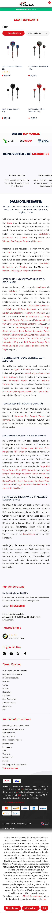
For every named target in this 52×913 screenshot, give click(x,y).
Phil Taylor (19, 451)
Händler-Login (8, 743)
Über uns (6, 754)
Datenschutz (7, 757)
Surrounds (14, 380)
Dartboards (7, 237)
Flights (16, 369)
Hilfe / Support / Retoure (12, 740)
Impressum (7, 747)
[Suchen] (9, 3)
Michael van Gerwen (31, 448)
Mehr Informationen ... (33, 896)
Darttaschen (43, 391)
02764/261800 (17, 606)
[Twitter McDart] (18, 654)
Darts (9, 223)
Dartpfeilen (44, 234)
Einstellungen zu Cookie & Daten (15, 726)
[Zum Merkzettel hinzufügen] (29, 41)
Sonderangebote (23, 327)
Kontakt (5, 761)
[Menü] (3, 3)
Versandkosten (18, 802)
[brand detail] (8, 141)
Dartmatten (7, 391)
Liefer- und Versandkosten (13, 729)
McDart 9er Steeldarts (39, 305)
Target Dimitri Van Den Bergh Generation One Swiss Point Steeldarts (26, 481)
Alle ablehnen (31, 908)
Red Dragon (16, 241)
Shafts (27, 369)
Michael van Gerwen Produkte (14, 671)
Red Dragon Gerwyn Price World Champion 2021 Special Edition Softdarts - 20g (26, 346)
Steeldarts (41, 287)
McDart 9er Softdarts (20, 320)
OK (44, 908)
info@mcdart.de (16, 614)
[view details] (12, 57)
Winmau (6, 241)
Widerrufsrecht (8, 736)
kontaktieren (29, 534)
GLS (17, 792)
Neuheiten (6, 692)
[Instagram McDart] (4, 654)
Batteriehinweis (8, 733)
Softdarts (13, 291)
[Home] (26, 4)
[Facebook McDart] (25, 654)
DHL (22, 789)
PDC (4, 709)
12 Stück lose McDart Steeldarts (19, 309)
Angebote (6, 695)
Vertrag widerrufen (10, 768)
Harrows (37, 241)
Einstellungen (12, 908)
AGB (4, 750)
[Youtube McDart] (11, 654)
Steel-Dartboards (9, 699)
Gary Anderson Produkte (12, 674)
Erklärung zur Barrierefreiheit (14, 764)
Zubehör (24, 237)
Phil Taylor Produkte (10, 678)
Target (26, 241)
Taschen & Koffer (9, 702)
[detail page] (22, 75)
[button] (42, 3)
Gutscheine (7, 706)
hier (45, 899)
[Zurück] (2, 12)
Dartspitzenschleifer (23, 391)
